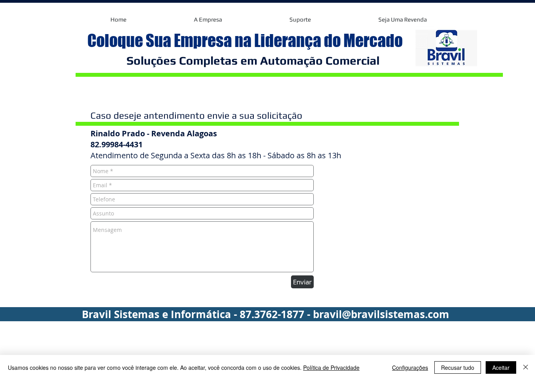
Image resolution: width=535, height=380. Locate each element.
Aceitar (501, 367)
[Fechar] (525, 367)
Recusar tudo (457, 367)
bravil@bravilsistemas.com (381, 314)
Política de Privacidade (331, 367)
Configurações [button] (410, 367)
